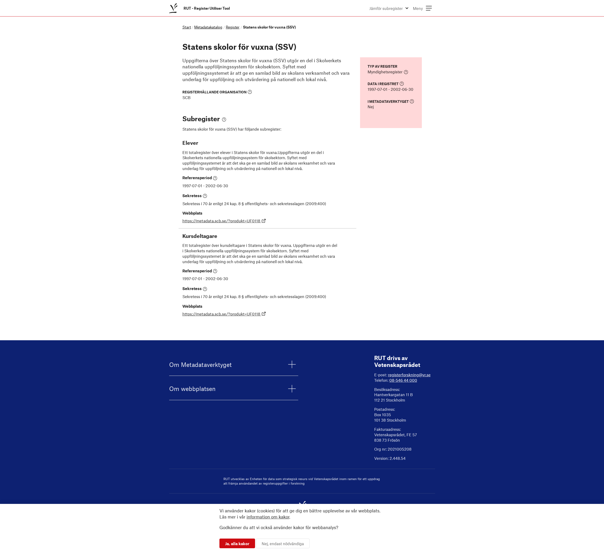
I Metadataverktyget (388, 101)
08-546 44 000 (403, 380)
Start (186, 27)
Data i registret (383, 84)
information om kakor (268, 516)
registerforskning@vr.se (409, 374)
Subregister (201, 118)
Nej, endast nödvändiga (283, 543)
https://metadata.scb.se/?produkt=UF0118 (221, 220)
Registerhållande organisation (214, 92)
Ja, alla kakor (237, 543)
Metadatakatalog (208, 27)
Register (232, 27)
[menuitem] (200, 8)
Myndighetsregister (385, 71)
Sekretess (192, 195)
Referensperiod (197, 177)
